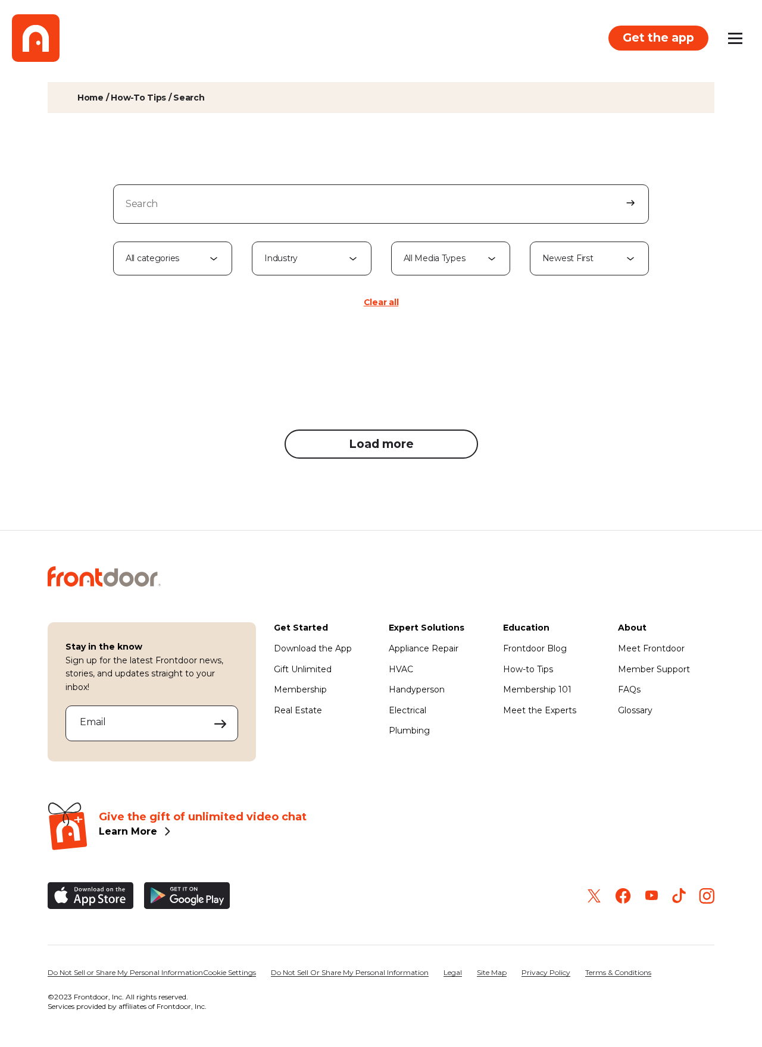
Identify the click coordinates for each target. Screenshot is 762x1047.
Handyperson (417, 689)
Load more (381, 444)
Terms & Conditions (618, 972)
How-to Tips (528, 669)
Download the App (313, 648)
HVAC (401, 669)
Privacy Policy (545, 972)
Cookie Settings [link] (229, 972)
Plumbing (409, 730)
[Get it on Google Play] (187, 895)
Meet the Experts (539, 710)
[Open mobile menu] (735, 38)
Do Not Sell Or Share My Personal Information (350, 972)
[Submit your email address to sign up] (220, 723)
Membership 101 (537, 689)
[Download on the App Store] (90, 895)
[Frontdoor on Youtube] (651, 895)
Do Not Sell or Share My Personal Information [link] (125, 972)
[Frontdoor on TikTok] (679, 895)
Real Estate (298, 710)
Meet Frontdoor (651, 648)
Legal (453, 972)
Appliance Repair (423, 648)
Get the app (658, 37)
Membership (300, 689)
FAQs (629, 689)
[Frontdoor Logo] (36, 38)
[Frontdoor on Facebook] (623, 896)
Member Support (654, 669)
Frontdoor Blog (535, 648)
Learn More (128, 831)
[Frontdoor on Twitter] (594, 896)
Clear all (381, 302)
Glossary (635, 710)
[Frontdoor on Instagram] (706, 896)
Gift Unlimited (303, 669)
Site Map (492, 972)
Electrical (407, 710)
